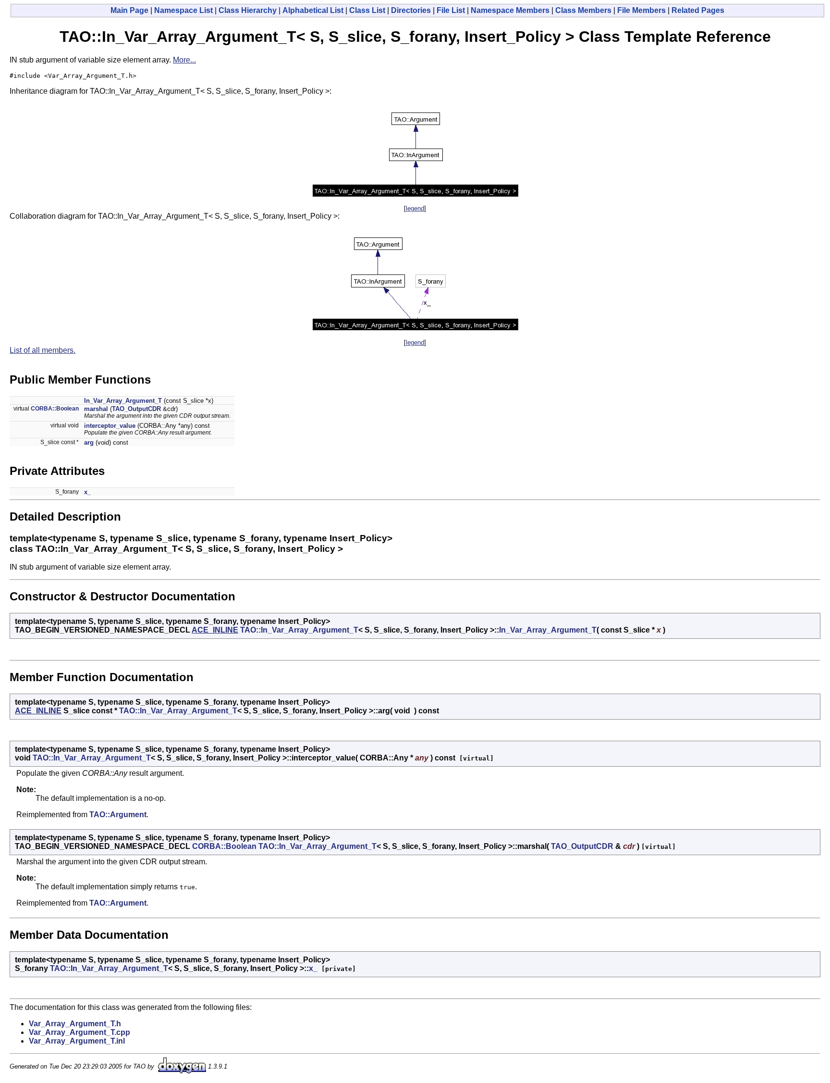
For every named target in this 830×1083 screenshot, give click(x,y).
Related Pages (697, 10)
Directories (411, 10)
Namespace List (183, 10)
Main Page (129, 10)
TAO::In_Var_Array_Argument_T (299, 630)
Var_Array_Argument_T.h (75, 1024)
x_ (87, 492)
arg (89, 442)
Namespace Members (510, 10)
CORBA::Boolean (55, 408)
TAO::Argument (117, 814)
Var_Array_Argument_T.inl (77, 1041)
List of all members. (42, 350)
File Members (641, 10)
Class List (367, 10)
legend (415, 208)
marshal (96, 408)
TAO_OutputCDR (136, 408)
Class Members (583, 10)
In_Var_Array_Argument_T (123, 400)
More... (184, 60)
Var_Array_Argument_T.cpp (79, 1032)
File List (451, 10)
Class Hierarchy (248, 10)
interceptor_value (109, 425)
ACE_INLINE (215, 630)
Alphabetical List (312, 10)
